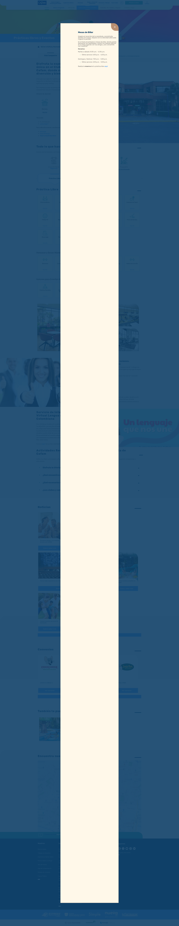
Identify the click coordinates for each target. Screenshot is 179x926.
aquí (106, 66)
